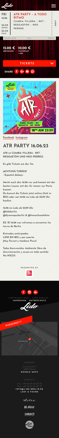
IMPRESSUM (19, 301)
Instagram (22, 137)
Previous (10, 38)
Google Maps (29, 372)
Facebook (8, 137)
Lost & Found (29, 392)
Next (51, 38)
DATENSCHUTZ (37, 301)
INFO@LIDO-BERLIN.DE (29, 389)
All (29, 38)
